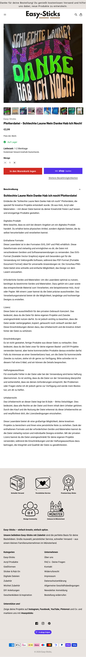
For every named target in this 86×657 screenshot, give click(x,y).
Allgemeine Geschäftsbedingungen (61, 585)
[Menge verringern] (5, 162)
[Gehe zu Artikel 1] (7, 111)
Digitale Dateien (11, 576)
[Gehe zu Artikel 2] (15, 111)
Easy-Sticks (10, 119)
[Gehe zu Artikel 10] (79, 111)
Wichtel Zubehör (12, 585)
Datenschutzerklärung (55, 580)
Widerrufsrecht (51, 571)
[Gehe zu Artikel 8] (63, 111)
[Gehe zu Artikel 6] (47, 111)
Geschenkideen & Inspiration (18, 595)
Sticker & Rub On (12, 571)
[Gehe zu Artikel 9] (71, 111)
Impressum (50, 576)
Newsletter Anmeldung (55, 590)
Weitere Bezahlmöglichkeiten (63, 178)
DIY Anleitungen (11, 590)
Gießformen (10, 566)
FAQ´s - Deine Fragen (54, 562)
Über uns (48, 557)
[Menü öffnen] (5, 14)
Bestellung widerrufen (55, 595)
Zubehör (8, 580)
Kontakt (48, 566)
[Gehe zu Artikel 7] (55, 111)
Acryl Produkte (11, 562)
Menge (7, 158)
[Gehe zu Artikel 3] (23, 111)
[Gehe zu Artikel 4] (31, 111)
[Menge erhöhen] (14, 162)
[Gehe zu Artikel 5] (39, 111)
